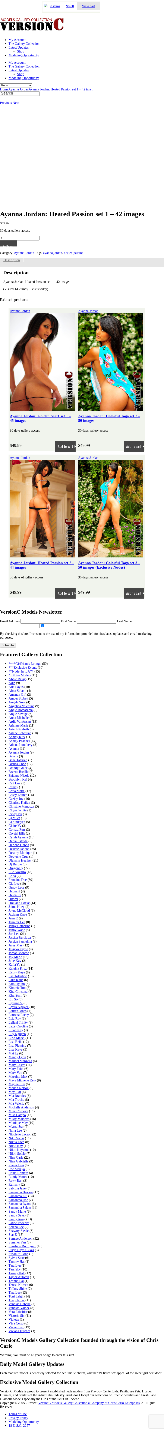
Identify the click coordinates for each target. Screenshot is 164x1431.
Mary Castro (17, 1065)
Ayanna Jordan (18, 89)
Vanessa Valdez (19, 1308)
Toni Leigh (16, 1296)
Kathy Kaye (17, 972)
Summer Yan (17, 1242)
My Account (17, 40)
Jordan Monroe (19, 953)
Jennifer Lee (17, 922)
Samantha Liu (18, 1196)
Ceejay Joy (16, 798)
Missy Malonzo (19, 1119)
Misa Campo (17, 1115)
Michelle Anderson (21, 1107)
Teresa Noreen (18, 1285)
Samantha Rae (18, 1200)
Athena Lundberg (20, 744)
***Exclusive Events (23, 667)
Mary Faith (16, 1069)
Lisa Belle (15, 1042)
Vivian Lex (16, 1327)
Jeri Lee (14, 933)
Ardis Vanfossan (20, 721)
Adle (12, 683)
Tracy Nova (17, 1300)
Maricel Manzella (20, 1061)
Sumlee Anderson (20, 1238)
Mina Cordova (18, 1111)
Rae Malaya (17, 1169)
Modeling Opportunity (24, 55)
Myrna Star (16, 1126)
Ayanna (14, 748)
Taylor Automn (19, 1277)
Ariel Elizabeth (19, 729)
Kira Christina (18, 991)
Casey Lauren (18, 795)
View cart (88, 6)
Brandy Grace (18, 768)
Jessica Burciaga (20, 937)
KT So (13, 999)
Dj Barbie (15, 864)
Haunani (14, 891)
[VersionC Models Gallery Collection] (32, 29)
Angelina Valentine (21, 706)
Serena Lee (16, 1227)
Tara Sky (15, 1269)
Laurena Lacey (19, 1015)
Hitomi (13, 899)
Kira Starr (15, 995)
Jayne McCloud (19, 910)
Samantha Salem (20, 1207)
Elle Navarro (17, 872)
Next (16, 103)
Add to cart (9, 245)
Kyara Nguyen (19, 1007)
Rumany (14, 1184)
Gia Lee (14, 883)
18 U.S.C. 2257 (19, 1425)
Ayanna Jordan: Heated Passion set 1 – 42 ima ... (61, 89)
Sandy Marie (17, 1211)
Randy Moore (18, 1177)
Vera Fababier (18, 1312)
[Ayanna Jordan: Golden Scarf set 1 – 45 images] (42, 408)
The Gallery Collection (24, 43)
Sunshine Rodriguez (22, 1246)
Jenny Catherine (19, 926)
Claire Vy (15, 825)
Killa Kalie (16, 980)
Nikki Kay (16, 1146)
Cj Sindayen (17, 822)
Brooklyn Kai (18, 779)
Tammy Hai (17, 1261)
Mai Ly (13, 1053)
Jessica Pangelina (20, 941)
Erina (12, 876)
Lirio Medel (17, 1038)
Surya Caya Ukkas (21, 1250)
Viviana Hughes (19, 1331)
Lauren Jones (17, 1011)
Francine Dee (18, 879)
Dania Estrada (18, 841)
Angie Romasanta (21, 710)
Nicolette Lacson (20, 1134)
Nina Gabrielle (18, 1161)
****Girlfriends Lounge (25, 663)
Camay (13, 787)
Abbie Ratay (17, 679)
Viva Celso (16, 1323)
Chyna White (17, 810)
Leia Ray (15, 1018)
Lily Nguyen (17, 1034)
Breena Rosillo (19, 771)
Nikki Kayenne (19, 1150)
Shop (20, 51)
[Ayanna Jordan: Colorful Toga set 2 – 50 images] (110, 408)
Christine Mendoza (21, 806)
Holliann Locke (19, 903)
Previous (6, 103)
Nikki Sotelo (17, 1153)
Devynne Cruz (18, 856)
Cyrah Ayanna (18, 837)
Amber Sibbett (18, 698)
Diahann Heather (20, 860)
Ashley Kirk (17, 737)
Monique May (18, 1123)
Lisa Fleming (17, 1045)
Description (11, 260)
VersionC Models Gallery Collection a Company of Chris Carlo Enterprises (89, 1403)
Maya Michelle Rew (22, 1080)
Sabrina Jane (17, 1188)
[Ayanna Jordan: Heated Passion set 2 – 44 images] (42, 555)
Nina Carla (16, 1157)
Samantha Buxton (21, 1192)
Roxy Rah (15, 1180)
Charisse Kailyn (19, 802)
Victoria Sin (17, 1315)
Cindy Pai (15, 814)
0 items (55, 6)
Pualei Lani (16, 1165)
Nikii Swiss (16, 1138)
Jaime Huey (17, 906)
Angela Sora (17, 702)
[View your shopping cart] (45, 6)
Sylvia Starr (16, 1258)
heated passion (73, 253)
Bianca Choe (17, 764)
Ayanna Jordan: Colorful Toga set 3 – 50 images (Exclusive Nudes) (109, 565)
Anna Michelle (19, 717)
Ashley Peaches (19, 741)
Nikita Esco (16, 1142)
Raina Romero (18, 1173)
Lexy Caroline (18, 1026)
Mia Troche (16, 1099)
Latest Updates (19, 47)
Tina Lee (14, 1292)
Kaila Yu (14, 964)
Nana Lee (15, 1130)
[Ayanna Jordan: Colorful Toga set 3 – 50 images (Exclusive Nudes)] (110, 555)
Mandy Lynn (17, 1057)
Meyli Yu (15, 1092)
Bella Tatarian (18, 760)
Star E (13, 1234)
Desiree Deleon (19, 849)
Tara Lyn (15, 1265)
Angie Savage (18, 714)
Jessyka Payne (18, 949)
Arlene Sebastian (20, 733)
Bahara (13, 756)
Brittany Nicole (19, 775)
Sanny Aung (17, 1219)
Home (4, 89)
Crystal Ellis (17, 833)
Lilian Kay (16, 1030)
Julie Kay (15, 961)
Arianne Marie (18, 725)
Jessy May (16, 945)
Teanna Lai (16, 1281)
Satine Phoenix (19, 1223)
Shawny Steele (19, 1231)
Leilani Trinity (18, 1022)
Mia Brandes (17, 1096)
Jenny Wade (17, 930)
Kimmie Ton (17, 988)
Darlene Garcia (19, 845)
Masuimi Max (18, 1076)
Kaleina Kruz (18, 968)
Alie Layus (16, 687)
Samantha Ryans (20, 1204)
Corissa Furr (17, 829)
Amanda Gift (17, 694)
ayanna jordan (52, 253)
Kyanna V (16, 1003)
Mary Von (15, 1072)
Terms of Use (18, 1414)
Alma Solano (17, 690)
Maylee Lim (17, 1084)
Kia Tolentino (18, 976)
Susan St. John (18, 1254)
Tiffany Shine (18, 1288)
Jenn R (13, 918)
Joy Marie (15, 957)
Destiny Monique (20, 852)
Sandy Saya (17, 1215)
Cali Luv (14, 783)
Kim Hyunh (17, 984)
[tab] (11, 260)
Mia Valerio (16, 1103)
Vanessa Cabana (20, 1304)
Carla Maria (17, 791)
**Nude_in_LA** (21, 671)
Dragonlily (16, 868)
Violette (14, 1319)
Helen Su (15, 895)
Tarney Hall (17, 1273)
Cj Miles (14, 818)
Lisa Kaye (15, 1049)
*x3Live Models (20, 675)
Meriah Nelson (19, 1088)
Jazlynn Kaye (18, 914)
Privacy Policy (18, 1418)
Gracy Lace (16, 887)
